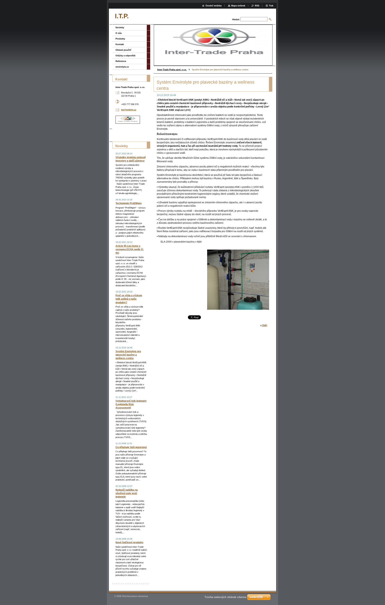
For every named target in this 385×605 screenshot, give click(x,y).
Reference (121, 61)
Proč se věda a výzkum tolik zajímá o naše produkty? (129, 299)
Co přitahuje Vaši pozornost (131, 447)
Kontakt (120, 44)
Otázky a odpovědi (125, 55)
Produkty (120, 38)
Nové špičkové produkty (129, 542)
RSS (257, 5)
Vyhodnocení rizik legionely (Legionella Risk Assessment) (131, 404)
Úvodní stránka (214, 5)
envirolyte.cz (122, 67)
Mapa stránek (238, 5)
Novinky (120, 27)
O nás (119, 33)
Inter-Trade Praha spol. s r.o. (172, 69)
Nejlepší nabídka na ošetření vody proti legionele (127, 493)
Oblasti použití (123, 50)
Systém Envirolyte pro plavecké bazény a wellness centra (128, 355)
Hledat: (236, 19)
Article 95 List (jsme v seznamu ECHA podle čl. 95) (130, 249)
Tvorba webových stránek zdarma (225, 597)
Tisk (271, 5)
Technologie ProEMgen (129, 203)
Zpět (264, 325)
